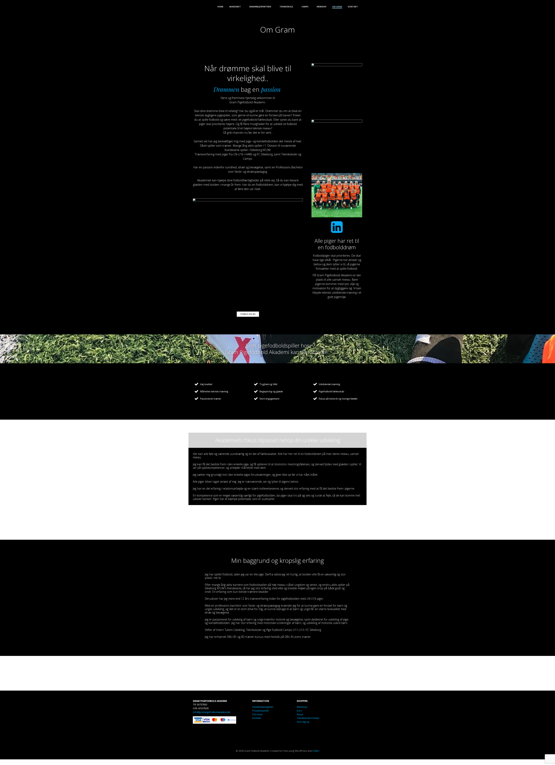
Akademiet (235, 6)
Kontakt (353, 6)
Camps (304, 6)
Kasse (300, 714)
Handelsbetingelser (262, 706)
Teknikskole (286, 6)
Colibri (315, 750)
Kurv (299, 710)
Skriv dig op (303, 721)
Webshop (321, 6)
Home (220, 6)
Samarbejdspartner (260, 6)
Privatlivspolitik (260, 710)
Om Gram (337, 6)
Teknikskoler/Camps (308, 718)
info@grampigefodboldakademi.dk (211, 712)
